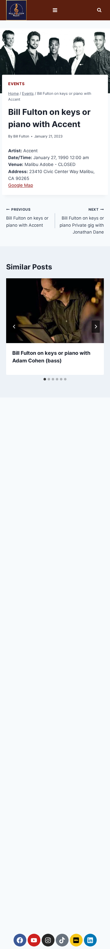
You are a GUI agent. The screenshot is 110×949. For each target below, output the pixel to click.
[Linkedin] (90, 940)
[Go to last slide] (14, 326)
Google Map (20, 185)
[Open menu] (55, 10)
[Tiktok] (62, 940)
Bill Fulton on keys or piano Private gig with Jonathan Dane (82, 221)
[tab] (44, 379)
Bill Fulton (21, 136)
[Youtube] (34, 940)
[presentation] (55, 310)
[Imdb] (76, 940)
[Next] (96, 326)
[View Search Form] (99, 10)
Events (16, 83)
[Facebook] (20, 940)
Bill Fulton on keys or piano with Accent (27, 217)
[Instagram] (48, 940)
